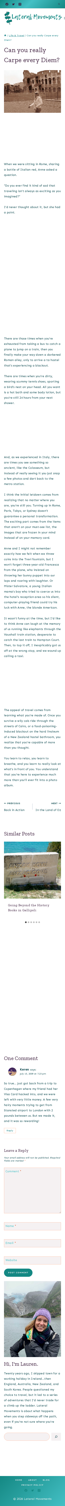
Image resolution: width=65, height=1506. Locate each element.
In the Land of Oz (48, 807)
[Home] (5, 35)
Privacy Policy (33, 1485)
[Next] (57, 880)
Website (11, 1260)
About (32, 1480)
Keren (24, 1069)
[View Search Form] (59, 4)
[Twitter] (13, 4)
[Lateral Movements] (33, 18)
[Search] (56, 1437)
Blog (46, 1480)
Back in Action (14, 807)
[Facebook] (7, 4)
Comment (14, 1171)
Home (18, 1480)
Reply (9, 1130)
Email (11, 1243)
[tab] (26, 922)
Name (11, 1226)
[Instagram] (20, 4)
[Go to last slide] (8, 880)
